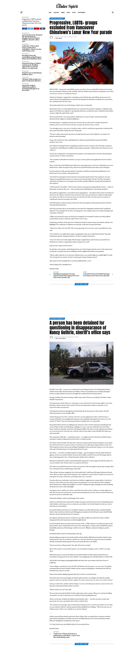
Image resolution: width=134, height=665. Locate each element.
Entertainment (81, 12)
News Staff (59, 38)
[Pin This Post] (36, 29)
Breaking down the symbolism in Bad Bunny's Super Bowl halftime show (31, 57)
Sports (74, 12)
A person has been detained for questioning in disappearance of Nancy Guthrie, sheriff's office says (32, 38)
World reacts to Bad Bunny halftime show (32, 73)
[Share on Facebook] (24, 29)
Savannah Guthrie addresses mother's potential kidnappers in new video (30, 88)
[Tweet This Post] (30, 29)
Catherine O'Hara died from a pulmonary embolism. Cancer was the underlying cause (31, 48)
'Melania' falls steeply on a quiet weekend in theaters (31, 80)
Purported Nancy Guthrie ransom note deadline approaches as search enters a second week (31, 66)
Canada (63, 12)
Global (68, 12)
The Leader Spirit (61, 318)
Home (50, 12)
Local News (56, 12)
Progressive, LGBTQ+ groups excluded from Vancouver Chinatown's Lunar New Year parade (31, 22)
